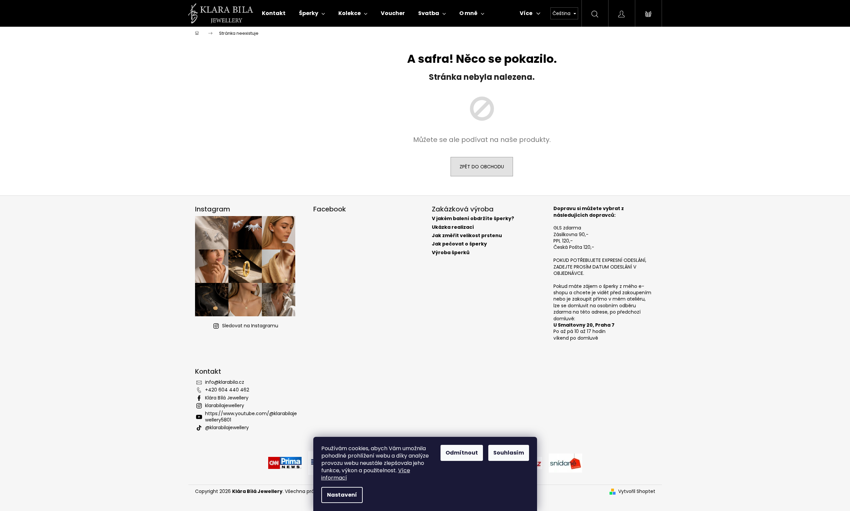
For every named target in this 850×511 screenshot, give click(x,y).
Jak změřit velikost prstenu (467, 235)
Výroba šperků (451, 252)
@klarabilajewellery (227, 427)
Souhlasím (508, 453)
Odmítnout (462, 453)
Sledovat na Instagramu (250, 325)
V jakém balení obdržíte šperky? (473, 218)
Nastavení (342, 495)
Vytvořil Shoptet (636, 491)
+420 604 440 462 (227, 389)
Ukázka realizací (453, 227)
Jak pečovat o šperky (459, 243)
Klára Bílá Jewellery (226, 397)
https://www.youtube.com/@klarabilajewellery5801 (251, 416)
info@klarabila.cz (224, 382)
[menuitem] (273, 13)
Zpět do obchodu (482, 166)
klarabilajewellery (224, 405)
